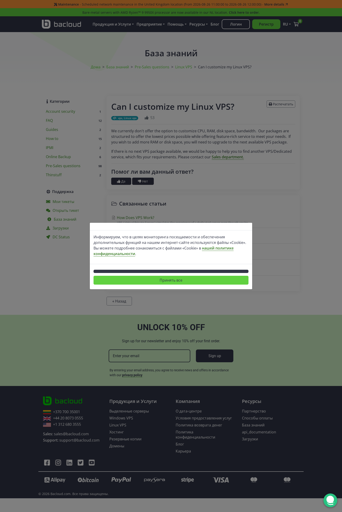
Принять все (171, 280)
